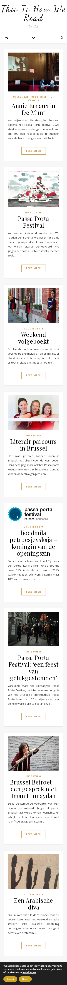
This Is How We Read (33, 13)
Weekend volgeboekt (33, 337)
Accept (10, 979)
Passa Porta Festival (33, 221)
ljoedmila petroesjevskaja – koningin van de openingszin (33, 543)
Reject (25, 979)
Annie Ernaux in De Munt (33, 109)
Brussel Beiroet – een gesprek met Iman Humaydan (33, 789)
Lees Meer (33, 150)
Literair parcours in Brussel (33, 444)
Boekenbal (21, 96)
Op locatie (33, 212)
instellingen (29, 972)
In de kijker (40, 96)
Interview (33, 651)
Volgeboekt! (33, 328)
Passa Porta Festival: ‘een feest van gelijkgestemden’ (33, 667)
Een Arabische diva (33, 903)
